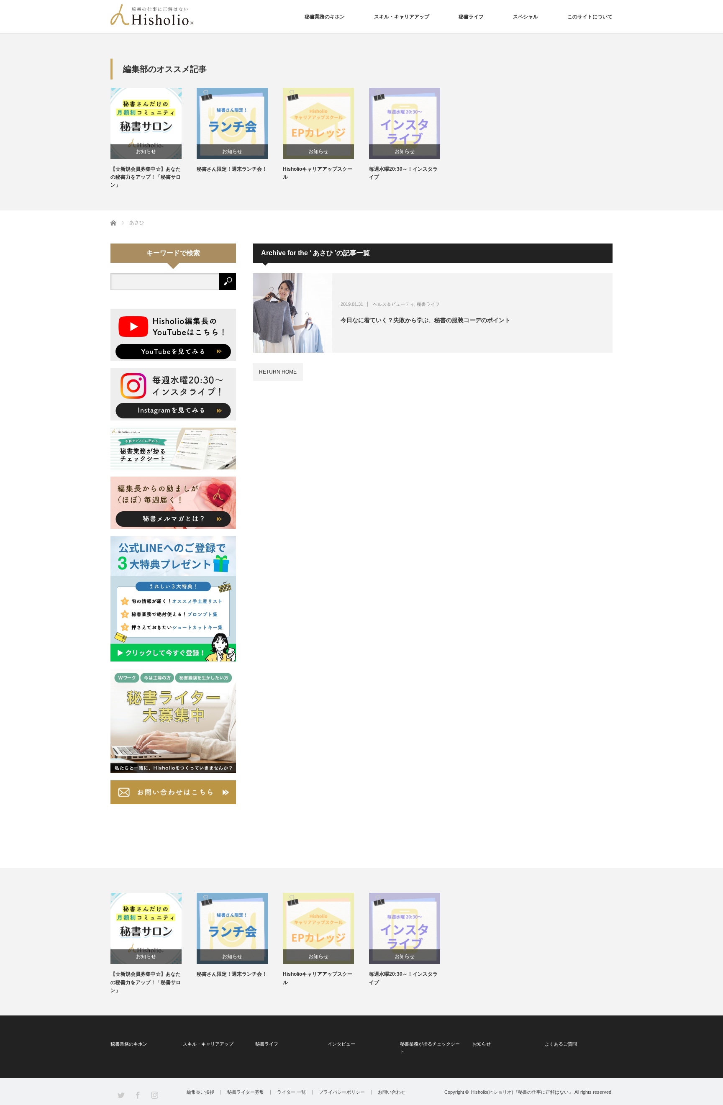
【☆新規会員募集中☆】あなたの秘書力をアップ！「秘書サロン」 (145, 177)
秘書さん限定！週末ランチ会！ (232, 169)
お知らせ (146, 151)
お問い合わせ (391, 1092)
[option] (153, 139)
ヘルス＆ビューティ (393, 304)
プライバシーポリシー (342, 1092)
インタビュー (341, 1043)
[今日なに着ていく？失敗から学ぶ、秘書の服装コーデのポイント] (292, 313)
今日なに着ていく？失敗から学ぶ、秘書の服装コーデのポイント (425, 320)
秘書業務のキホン (325, 17)
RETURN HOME (278, 372)
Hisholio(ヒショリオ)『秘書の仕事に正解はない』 (522, 1092)
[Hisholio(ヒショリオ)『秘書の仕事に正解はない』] (152, 14)
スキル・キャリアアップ (401, 17)
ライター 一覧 (291, 1092)
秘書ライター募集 (245, 1092)
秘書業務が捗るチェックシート (430, 1047)
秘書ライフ (471, 17)
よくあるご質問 (561, 1043)
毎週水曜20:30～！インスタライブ (403, 173)
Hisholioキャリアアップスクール (317, 173)
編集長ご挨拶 (200, 1092)
